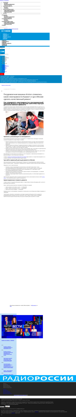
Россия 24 (6, 20)
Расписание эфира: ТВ (7, 6)
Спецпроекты (5, 384)
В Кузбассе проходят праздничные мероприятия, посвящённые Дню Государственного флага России (8, 353)
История (6, 3)
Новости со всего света (6, 85)
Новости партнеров (6, 386)
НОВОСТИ (4, 40)
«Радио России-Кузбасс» (9, 11)
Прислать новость (8, 17)
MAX (11, 306)
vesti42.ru (36, 411)
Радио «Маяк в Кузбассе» (9, 10)
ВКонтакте (34, 305)
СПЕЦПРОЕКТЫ (5, 41)
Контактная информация (9, 4)
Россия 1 (6, 7)
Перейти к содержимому (4, 0)
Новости (4, 383)
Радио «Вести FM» (8, 12)
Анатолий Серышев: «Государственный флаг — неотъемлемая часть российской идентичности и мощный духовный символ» (8, 366)
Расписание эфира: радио (8, 9)
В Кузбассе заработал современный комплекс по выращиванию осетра (8, 347)
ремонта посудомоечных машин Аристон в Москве (17, 156)
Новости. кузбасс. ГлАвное (8, 340)
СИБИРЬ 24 (4, 44)
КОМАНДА (4, 42)
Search (2, 53)
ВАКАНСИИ (4, 45)
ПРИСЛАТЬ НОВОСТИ (6, 43)
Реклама (5, 13)
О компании (5, 2)
